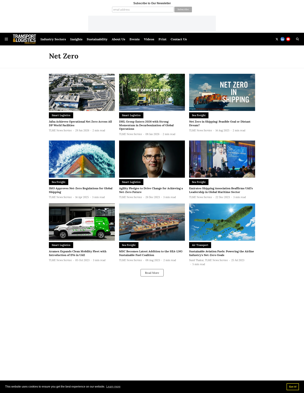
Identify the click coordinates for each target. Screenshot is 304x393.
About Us (118, 39)
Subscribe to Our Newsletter (152, 3)
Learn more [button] (113, 386)
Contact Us (179, 39)
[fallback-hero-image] (82, 92)
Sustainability (97, 39)
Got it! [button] (293, 386)
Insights (76, 39)
